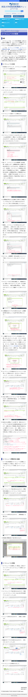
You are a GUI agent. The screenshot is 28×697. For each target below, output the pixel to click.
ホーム (2, 30)
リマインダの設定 (13, 346)
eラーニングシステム (15, 30)
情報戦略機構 (7, 16)
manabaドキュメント (5, 31)
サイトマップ (20, 13)
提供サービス (7, 30)
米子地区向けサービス (18, 16)
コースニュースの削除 (16, 49)
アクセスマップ (8, 13)
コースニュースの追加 (13, 47)
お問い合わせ (14, 13)
